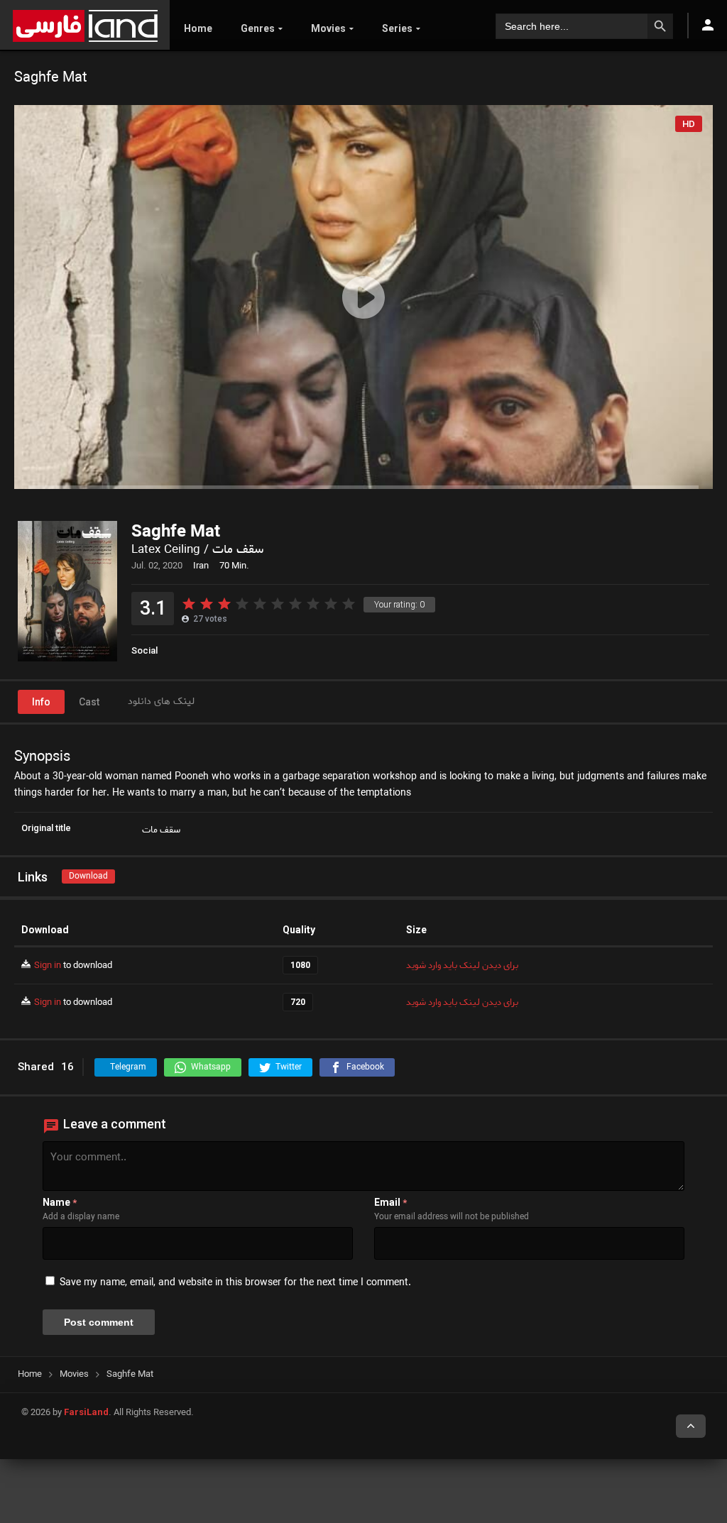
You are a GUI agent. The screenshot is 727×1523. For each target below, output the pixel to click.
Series (397, 28)
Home (198, 28)
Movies (328, 28)
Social (144, 650)
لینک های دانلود (161, 701)
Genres (258, 28)
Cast (89, 702)
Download (88, 876)
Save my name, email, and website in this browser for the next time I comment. (235, 1283)
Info (41, 702)
